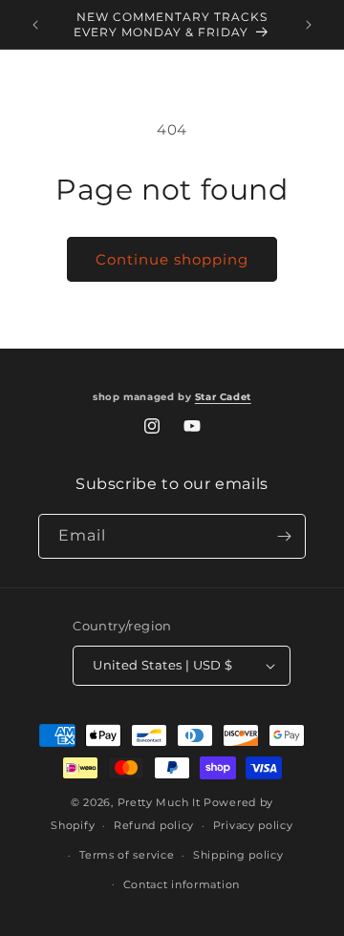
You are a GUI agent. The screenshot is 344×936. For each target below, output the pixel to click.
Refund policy (154, 825)
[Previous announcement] (35, 25)
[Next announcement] (309, 25)
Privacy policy (253, 825)
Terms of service (126, 855)
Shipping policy (238, 855)
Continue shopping (172, 259)
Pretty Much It (159, 802)
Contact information (181, 884)
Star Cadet (223, 397)
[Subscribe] (284, 536)
